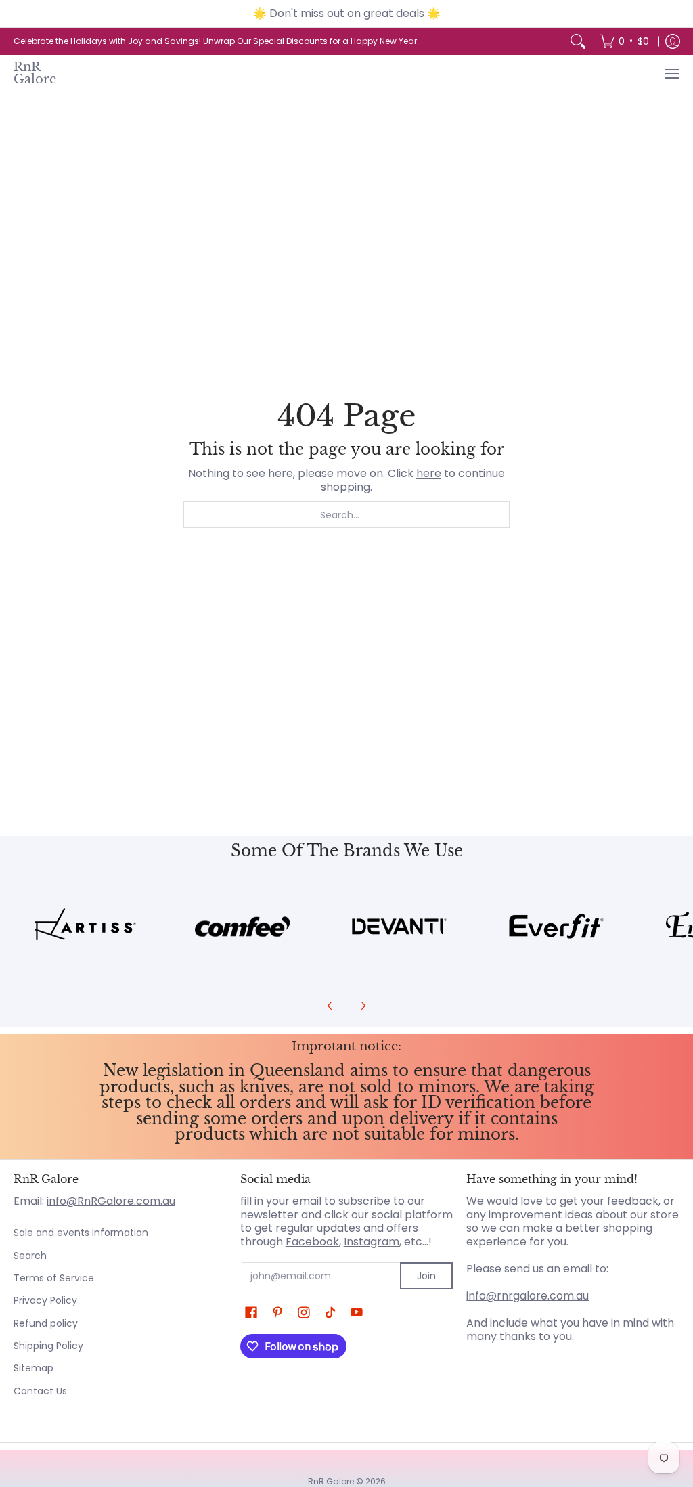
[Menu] (671, 74)
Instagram (371, 1241)
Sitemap (33, 1368)
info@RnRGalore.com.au (111, 1201)
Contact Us (40, 1391)
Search (30, 1255)
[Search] (577, 41)
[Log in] (672, 41)
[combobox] (346, 514)
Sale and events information (81, 1232)
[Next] (363, 1006)
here (428, 473)
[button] (251, 1313)
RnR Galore (35, 73)
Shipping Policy (48, 1345)
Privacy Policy (45, 1300)
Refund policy (46, 1323)
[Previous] (330, 1006)
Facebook (312, 1241)
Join (426, 1276)
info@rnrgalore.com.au (527, 1296)
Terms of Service (54, 1278)
